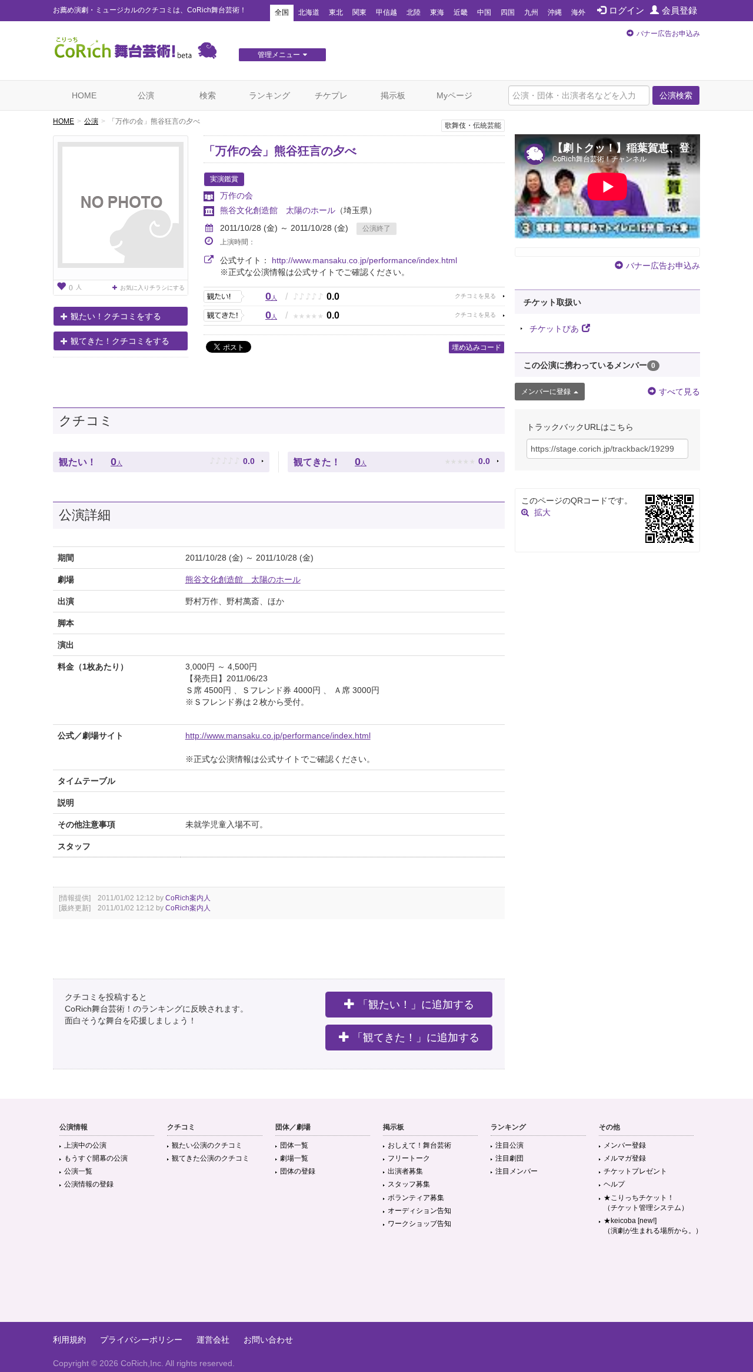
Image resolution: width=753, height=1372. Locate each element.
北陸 (414, 12)
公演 (146, 95)
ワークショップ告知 (419, 1223)
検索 (207, 95)
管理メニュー (279, 55)
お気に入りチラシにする (152, 287)
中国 (484, 12)
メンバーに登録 (546, 391)
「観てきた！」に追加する (415, 1037)
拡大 (542, 512)
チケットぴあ (554, 328)
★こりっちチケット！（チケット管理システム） (646, 1203)
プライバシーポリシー (141, 1339)
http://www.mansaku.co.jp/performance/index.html (364, 260)
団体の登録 (297, 1171)
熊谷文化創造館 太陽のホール (277, 210)
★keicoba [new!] (653, 1226)
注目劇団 (509, 1158)
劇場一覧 (294, 1158)
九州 (531, 12)
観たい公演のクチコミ (207, 1145)
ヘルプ (614, 1184)
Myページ (454, 95)
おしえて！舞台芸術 (419, 1145)
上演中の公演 (85, 1145)
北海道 (308, 12)
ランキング (269, 95)
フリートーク (409, 1158)
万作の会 (236, 195)
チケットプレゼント (635, 1171)
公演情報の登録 (89, 1184)
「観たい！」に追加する (416, 1004)
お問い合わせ (268, 1339)
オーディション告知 (419, 1211)
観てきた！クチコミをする (120, 341)
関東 (359, 12)
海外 (578, 12)
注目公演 (509, 1145)
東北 (336, 12)
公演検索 (675, 95)
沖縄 (555, 12)
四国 (508, 12)
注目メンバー (516, 1171)
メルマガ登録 (625, 1158)
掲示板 (393, 95)
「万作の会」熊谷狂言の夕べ (280, 150)
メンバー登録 (625, 1145)
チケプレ (331, 95)
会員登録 (679, 10)
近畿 (461, 12)
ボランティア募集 (416, 1198)
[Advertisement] (376, 1283)
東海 (437, 12)
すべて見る (679, 391)
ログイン (626, 10)
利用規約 (69, 1339)
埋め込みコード (476, 347)
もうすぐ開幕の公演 (96, 1158)
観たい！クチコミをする (116, 316)
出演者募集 (405, 1171)
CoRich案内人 (188, 898)
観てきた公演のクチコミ (210, 1158)
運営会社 (212, 1339)
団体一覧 (294, 1145)
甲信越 (386, 12)
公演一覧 (78, 1171)
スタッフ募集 (409, 1184)
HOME (84, 95)
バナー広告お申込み (668, 33)
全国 (282, 12)
